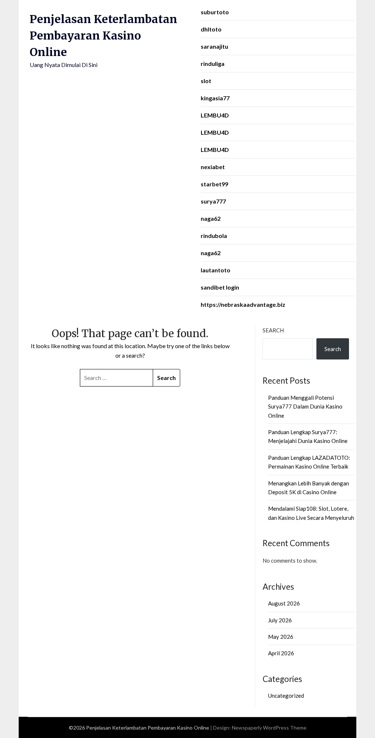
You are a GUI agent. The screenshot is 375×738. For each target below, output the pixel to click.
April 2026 (281, 653)
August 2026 (284, 603)
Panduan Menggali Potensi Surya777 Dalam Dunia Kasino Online (305, 406)
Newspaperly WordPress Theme (269, 727)
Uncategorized (286, 695)
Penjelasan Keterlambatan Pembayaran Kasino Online (103, 35)
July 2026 (280, 620)
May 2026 (280, 636)
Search (273, 330)
